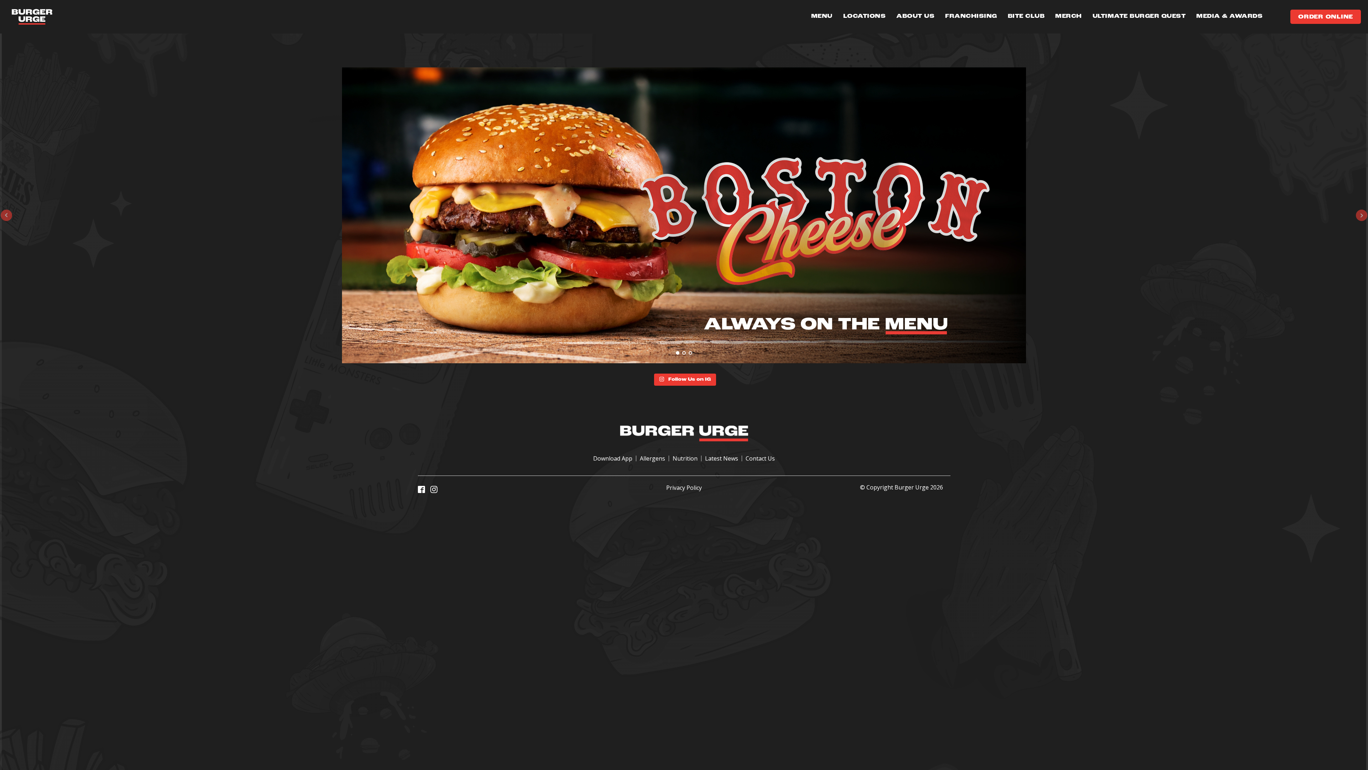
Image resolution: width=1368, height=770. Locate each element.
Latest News (721, 458)
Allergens (652, 458)
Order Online (1325, 17)
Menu (822, 16)
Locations (864, 16)
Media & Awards (1229, 16)
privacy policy (684, 488)
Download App (612, 458)
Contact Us (760, 458)
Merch (1068, 16)
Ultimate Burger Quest (1139, 16)
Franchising (971, 16)
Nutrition (685, 458)
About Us (915, 16)
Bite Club (1026, 16)
